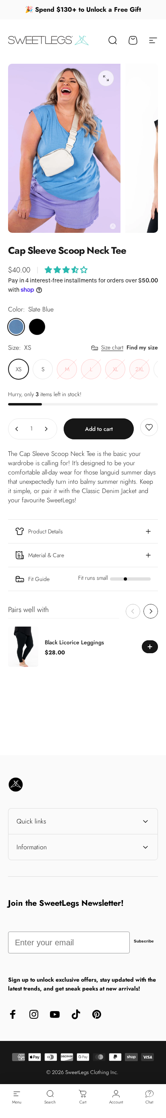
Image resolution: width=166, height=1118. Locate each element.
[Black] (37, 327)
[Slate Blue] (16, 327)
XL (115, 369)
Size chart (112, 347)
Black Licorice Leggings (74, 642)
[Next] (150, 611)
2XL (139, 369)
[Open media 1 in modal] (106, 78)
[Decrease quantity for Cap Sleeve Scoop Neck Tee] (16, 429)
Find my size (142, 347)
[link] (83, 579)
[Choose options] (66, 270)
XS (18, 369)
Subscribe (144, 941)
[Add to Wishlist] (149, 427)
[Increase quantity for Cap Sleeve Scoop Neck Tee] (45, 429)
